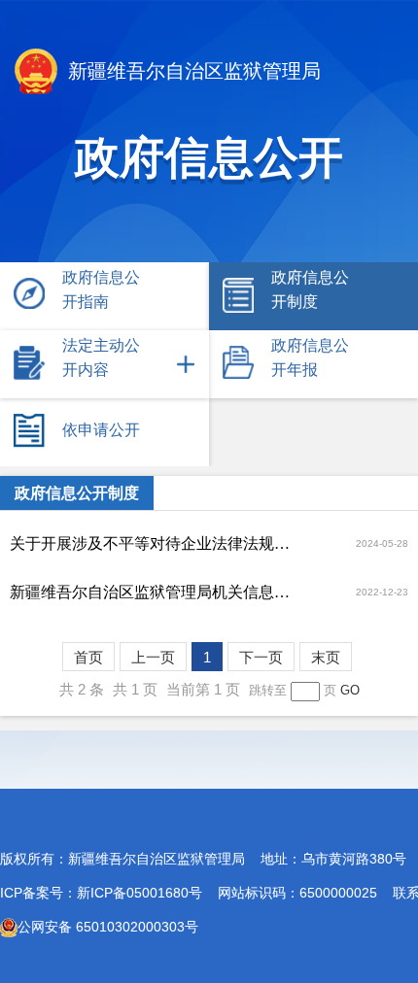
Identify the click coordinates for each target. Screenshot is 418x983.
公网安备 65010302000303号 (107, 926)
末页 (325, 657)
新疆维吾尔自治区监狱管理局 (192, 71)
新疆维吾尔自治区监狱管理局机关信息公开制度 (155, 592)
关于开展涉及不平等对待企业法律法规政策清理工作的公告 (155, 543)
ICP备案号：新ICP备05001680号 (101, 892)
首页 (88, 657)
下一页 (261, 657)
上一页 (153, 657)
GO (350, 690)
